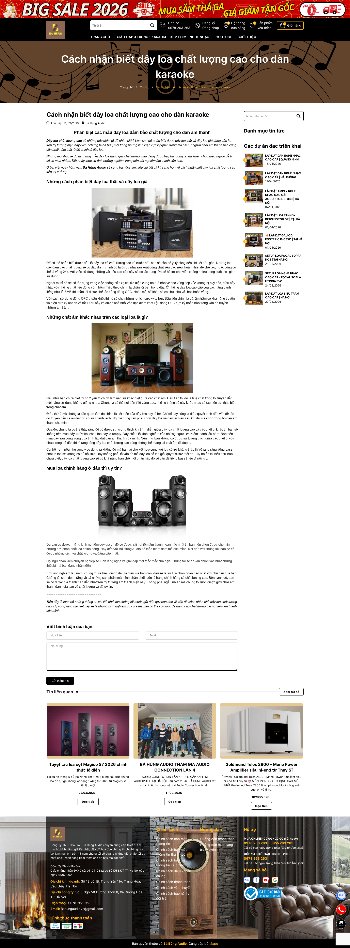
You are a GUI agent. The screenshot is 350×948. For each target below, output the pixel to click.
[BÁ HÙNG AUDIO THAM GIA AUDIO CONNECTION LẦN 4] (174, 731)
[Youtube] (265, 880)
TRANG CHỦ (100, 37)
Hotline (179, 25)
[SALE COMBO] (175, 9)
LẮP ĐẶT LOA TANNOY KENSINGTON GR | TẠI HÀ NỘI (282, 219)
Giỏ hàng (294, 25)
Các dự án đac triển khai (273, 146)
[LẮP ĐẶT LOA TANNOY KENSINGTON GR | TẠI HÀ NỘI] (254, 219)
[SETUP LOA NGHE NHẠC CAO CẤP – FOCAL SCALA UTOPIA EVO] (254, 278)
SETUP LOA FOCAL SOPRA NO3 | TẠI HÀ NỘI (283, 257)
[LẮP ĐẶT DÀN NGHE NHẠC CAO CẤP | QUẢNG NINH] (254, 160)
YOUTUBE (224, 37)
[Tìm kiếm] (152, 25)
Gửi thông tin (60, 680)
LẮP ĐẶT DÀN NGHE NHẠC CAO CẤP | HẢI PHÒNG (283, 175)
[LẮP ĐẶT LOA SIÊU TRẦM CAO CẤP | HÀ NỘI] (254, 298)
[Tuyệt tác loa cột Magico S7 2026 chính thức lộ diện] (88, 731)
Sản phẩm (265, 25)
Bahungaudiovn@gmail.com (82, 909)
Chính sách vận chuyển (173, 888)
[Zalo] (247, 880)
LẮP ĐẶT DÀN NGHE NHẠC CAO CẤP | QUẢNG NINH (283, 157)
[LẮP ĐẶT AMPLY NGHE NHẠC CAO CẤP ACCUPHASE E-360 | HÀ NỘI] (254, 195)
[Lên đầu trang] (341, 938)
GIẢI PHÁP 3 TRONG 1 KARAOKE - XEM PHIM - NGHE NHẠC (163, 37)
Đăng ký (208, 23)
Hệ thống (238, 25)
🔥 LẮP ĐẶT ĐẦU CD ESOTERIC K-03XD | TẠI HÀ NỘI (284, 239)
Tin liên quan (59, 691)
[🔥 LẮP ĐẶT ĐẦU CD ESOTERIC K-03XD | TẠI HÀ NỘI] (254, 240)
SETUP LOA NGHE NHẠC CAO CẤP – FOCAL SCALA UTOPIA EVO (283, 277)
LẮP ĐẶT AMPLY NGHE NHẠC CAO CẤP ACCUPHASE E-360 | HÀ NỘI (282, 197)
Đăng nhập (210, 28)
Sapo (214, 944)
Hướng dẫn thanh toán (217, 839)
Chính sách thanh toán (173, 882)
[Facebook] (256, 880)
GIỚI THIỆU (247, 37)
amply (116, 434)
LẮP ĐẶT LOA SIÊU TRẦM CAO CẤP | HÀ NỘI (282, 295)
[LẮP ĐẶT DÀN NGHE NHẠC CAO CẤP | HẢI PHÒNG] (254, 178)
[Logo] (55, 29)
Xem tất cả (291, 692)
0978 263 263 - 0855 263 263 (268, 843)
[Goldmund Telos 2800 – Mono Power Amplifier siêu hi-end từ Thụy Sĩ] (261, 731)
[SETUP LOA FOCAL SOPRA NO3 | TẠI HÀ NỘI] (254, 260)
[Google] (275, 880)
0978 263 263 (79, 903)
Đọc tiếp (88, 801)
